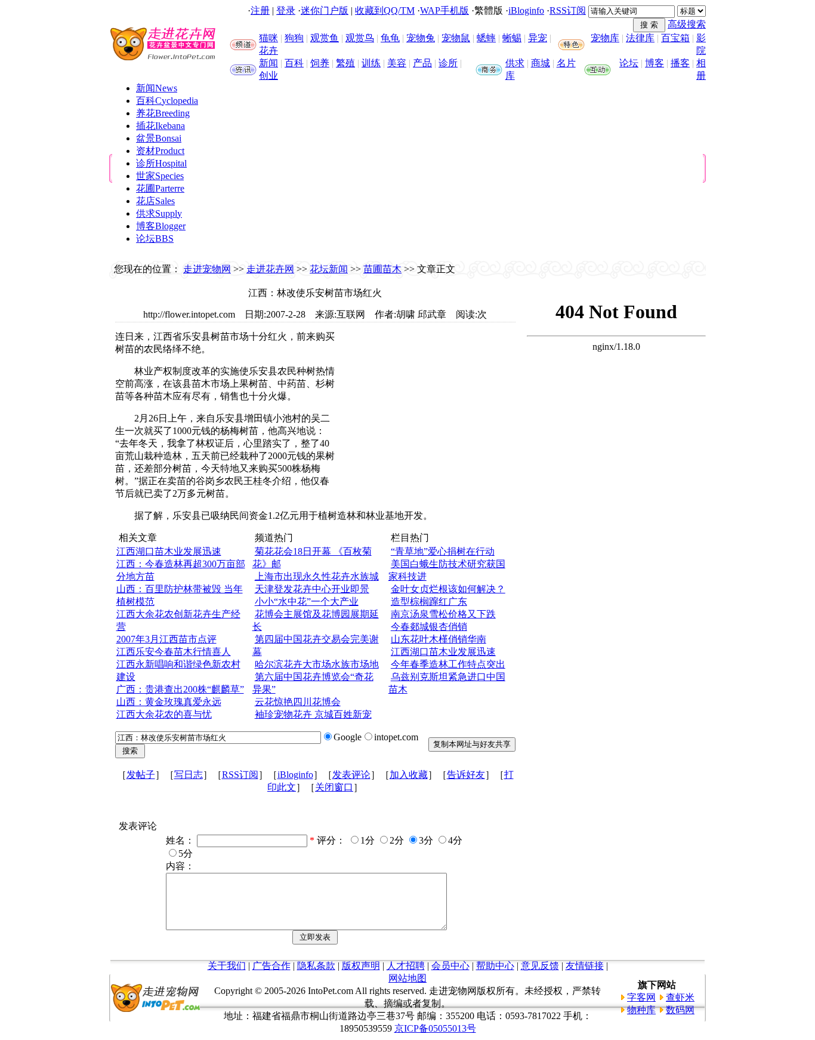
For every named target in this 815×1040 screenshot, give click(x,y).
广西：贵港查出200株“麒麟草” (180, 689)
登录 (285, 10)
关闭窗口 (334, 787)
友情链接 (585, 966)
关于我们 (227, 966)
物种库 (641, 1010)
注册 (260, 10)
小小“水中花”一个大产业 (307, 601)
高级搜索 (687, 24)
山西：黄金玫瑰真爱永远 (168, 702)
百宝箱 (675, 38)
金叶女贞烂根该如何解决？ (448, 589)
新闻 (268, 63)
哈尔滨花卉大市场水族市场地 (317, 664)
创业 (268, 75)
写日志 (188, 775)
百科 (294, 63)
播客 (680, 63)
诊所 (448, 63)
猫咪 (268, 38)
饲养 (319, 63)
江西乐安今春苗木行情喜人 (173, 652)
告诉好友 (466, 775)
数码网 (680, 1010)
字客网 (641, 997)
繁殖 (345, 63)
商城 (540, 63)
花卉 (268, 50)
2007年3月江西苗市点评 (166, 639)
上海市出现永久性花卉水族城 (317, 576)
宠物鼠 (456, 38)
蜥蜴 (511, 38)
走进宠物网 (207, 269)
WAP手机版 (444, 10)
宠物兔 (420, 38)
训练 (371, 63)
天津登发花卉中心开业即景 (312, 589)
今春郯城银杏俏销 (429, 626)
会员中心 (450, 966)
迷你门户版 (324, 10)
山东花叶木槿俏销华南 (438, 639)
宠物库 (605, 38)
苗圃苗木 (382, 269)
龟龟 (390, 38)
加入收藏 (409, 775)
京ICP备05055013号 (435, 1028)
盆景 (158, 138)
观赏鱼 (324, 38)
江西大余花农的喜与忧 (164, 714)
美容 (396, 63)
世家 (160, 176)
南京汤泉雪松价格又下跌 (443, 614)
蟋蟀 (486, 38)
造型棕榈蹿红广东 (429, 601)
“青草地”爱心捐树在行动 (443, 551)
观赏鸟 (359, 38)
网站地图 (407, 978)
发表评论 (351, 775)
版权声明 (361, 966)
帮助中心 (495, 966)
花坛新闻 (329, 269)
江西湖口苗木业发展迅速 (168, 551)
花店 (155, 201)
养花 (163, 113)
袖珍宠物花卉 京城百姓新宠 (313, 714)
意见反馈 (540, 966)
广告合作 (271, 966)
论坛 (628, 63)
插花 (160, 126)
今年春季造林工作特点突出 (448, 664)
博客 (654, 63)
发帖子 (140, 775)
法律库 (640, 38)
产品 (422, 63)
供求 (514, 63)
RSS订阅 (567, 10)
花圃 (160, 188)
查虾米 (680, 997)
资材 (160, 151)
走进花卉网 (270, 269)
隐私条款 (316, 966)
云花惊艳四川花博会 (298, 702)
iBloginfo (526, 10)
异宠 (537, 38)
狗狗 (294, 38)
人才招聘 (406, 966)
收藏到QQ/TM (385, 10)
